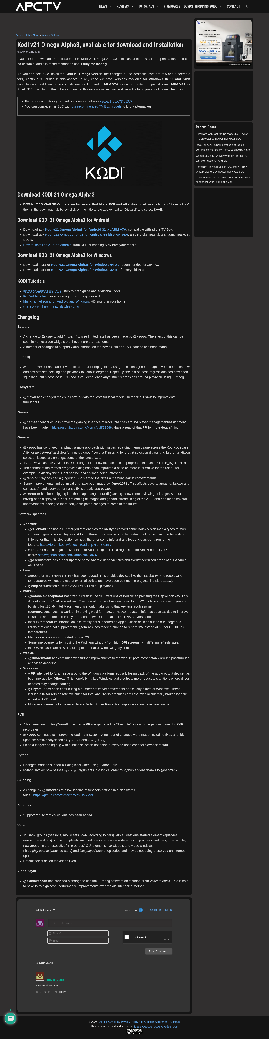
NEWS (103, 6)
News (36, 35)
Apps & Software (51, 35)
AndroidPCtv (23, 35)
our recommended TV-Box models (97, 106)
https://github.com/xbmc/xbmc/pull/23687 (68, 555)
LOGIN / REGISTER (160, 909)
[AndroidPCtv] (38, 6)
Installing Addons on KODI (42, 291)
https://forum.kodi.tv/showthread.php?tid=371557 (75, 545)
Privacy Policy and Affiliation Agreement (144, 1021)
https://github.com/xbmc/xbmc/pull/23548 (82, 427)
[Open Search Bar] (248, 6)
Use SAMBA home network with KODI (51, 307)
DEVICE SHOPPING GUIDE (200, 6)
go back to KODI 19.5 (116, 101)
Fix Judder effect (35, 296)
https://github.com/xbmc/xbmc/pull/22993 (63, 795)
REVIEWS (123, 6)
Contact (175, 1021)
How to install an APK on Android (47, 245)
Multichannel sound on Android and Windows (56, 301)
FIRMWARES (172, 6)
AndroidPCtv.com (108, 1021)
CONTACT (233, 6)
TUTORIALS (146, 6)
